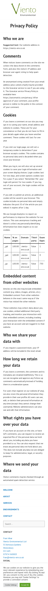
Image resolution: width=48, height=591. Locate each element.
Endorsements (11, 509)
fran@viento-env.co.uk (13, 557)
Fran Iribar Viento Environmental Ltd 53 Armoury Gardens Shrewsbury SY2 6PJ (14, 544)
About (6, 496)
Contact (7, 516)
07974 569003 (10, 554)
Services (7, 503)
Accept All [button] (25, 585)
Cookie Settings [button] (11, 585)
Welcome (8, 490)
